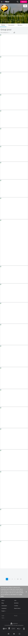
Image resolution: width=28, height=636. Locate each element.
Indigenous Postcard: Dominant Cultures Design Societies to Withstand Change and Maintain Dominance (12, 143)
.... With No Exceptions (6, 425)
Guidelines (4, 608)
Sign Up (24, 1)
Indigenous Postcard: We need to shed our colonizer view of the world (12, 107)
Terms (3, 618)
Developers (4, 605)
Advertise (16, 603)
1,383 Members (4, 20)
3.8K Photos (12, 20)
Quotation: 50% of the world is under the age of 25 (12, 386)
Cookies (16, 605)
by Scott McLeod (3, 567)
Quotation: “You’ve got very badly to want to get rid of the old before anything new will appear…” (12, 69)
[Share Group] (14, 32)
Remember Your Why (5, 566)
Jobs (15, 600)
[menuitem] (17, 2)
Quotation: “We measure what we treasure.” (11, 177)
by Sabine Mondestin (4, 264)
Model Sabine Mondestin (6, 263)
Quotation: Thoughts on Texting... (8, 404)
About (3, 600)
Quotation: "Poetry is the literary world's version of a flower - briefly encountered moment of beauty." (12, 216)
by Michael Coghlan (4, 426)
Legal (3, 615)
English (3, 611)
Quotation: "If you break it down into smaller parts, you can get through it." (12, 321)
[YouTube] (14, 634)
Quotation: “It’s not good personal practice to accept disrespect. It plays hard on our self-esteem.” (12, 159)
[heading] (6, 1)
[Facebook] (8, 634)
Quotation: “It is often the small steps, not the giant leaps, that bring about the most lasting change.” (12, 281)
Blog (3, 603)
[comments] (26, 54)
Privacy (15, 615)
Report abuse (17, 608)
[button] (24, 54)
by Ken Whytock (3, 54)
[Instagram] (19, 634)
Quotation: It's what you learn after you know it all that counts (12, 447)
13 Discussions (20, 20)
